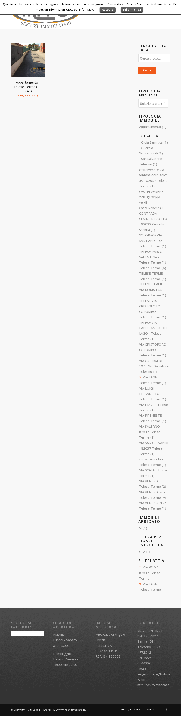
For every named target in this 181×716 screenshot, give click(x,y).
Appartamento (150, 126)
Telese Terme (150, 268)
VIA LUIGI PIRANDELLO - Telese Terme (150, 393)
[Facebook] (166, 709)
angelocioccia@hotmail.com (157, 674)
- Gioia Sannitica (151, 142)
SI (140, 528)
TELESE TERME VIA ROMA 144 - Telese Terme (151, 289)
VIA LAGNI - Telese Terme (150, 587)
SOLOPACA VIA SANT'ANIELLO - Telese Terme (151, 240)
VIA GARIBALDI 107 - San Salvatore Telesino (154, 366)
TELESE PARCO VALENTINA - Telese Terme (151, 257)
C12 (142, 551)
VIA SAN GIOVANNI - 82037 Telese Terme (153, 448)
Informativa (132, 9)
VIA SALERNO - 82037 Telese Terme (150, 432)
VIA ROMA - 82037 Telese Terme (150, 573)
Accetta (107, 9)
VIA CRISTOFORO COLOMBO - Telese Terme (152, 350)
